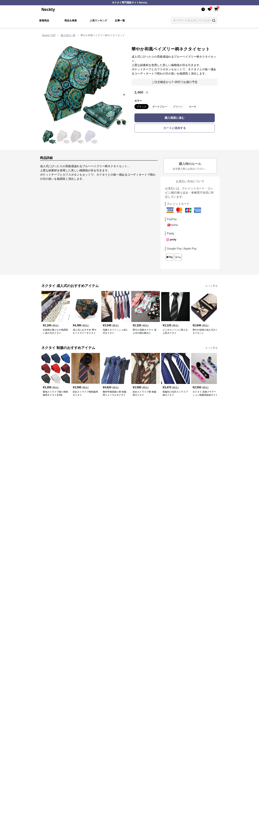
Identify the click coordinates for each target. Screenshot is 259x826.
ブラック (141, 106)
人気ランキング (98, 20)
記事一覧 (120, 20)
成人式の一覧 (68, 35)
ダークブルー (159, 106)
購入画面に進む (174, 117)
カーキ (192, 106)
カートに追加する (174, 127)
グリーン (178, 106)
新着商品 (44, 20)
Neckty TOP (49, 35)
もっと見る (211, 285)
